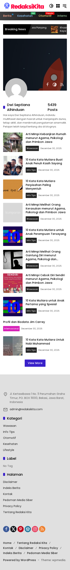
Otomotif (9, 438)
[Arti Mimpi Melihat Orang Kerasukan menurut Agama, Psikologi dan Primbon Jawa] (13, 212)
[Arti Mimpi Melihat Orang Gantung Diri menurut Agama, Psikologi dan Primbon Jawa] (13, 259)
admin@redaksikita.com (26, 409)
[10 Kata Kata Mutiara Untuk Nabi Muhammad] (13, 346)
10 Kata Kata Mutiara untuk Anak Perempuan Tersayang (46, 232)
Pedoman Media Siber (18, 500)
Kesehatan (10, 444)
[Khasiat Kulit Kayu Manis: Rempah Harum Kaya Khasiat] (49, 29)
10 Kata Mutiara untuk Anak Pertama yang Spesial (45, 302)
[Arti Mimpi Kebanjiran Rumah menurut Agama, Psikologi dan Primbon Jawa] (13, 142)
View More (35, 363)
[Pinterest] (21, 529)
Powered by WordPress (19, 560)
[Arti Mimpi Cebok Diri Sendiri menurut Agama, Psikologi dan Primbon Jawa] (13, 283)
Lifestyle (8, 450)
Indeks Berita (11, 488)
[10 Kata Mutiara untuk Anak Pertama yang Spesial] (13, 306)
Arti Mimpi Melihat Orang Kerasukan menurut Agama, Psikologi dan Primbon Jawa (46, 208)
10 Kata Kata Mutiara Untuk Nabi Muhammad (45, 342)
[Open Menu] (58, 6)
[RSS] (42, 529)
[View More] (35, 386)
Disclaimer (10, 482)
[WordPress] (28, 529)
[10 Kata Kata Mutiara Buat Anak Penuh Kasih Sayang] (13, 165)
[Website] (55, 84)
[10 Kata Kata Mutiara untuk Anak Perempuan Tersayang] (13, 236)
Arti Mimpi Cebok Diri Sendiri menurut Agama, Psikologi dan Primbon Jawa (45, 279)
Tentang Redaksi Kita (17, 512)
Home (7, 543)
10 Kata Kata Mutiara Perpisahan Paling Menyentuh (40, 185)
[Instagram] (35, 529)
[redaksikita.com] (24, 6)
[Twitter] (13, 529)
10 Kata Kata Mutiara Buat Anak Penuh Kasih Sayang (44, 161)
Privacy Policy (12, 506)
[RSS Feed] (62, 84)
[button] (51, 6)
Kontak (7, 494)
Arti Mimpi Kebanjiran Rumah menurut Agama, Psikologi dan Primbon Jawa (46, 138)
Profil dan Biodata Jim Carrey (24, 322)
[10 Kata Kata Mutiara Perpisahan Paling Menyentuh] (13, 189)
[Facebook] (47, 84)
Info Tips (31, 169)
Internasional (11, 328)
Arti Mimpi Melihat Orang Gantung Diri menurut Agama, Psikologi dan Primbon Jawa (43, 257)
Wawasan (32, 148)
